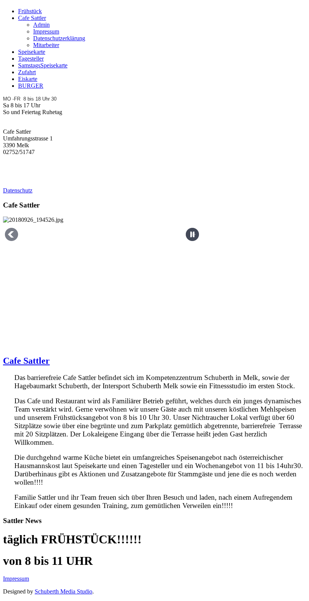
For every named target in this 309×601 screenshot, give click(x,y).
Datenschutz (17, 190)
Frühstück (30, 11)
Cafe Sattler (32, 18)
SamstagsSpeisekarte (42, 65)
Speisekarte (31, 52)
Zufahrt (27, 72)
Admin (41, 24)
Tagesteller (31, 58)
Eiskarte (27, 79)
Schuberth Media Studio (63, 591)
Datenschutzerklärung (59, 38)
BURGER (30, 85)
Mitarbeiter (46, 45)
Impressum (46, 31)
